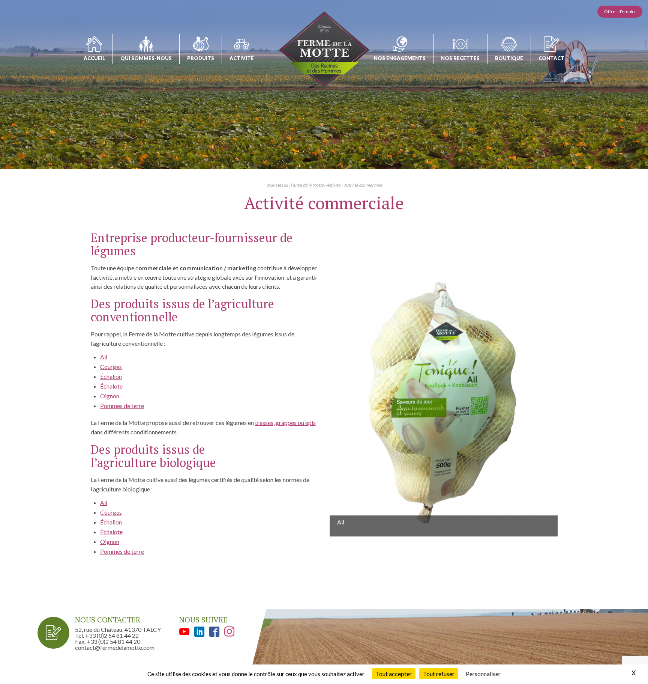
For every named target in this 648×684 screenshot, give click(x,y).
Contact (551, 58)
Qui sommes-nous (146, 58)
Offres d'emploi (620, 11)
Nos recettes (460, 58)
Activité (242, 58)
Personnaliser (483, 673)
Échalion (111, 376)
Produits (200, 58)
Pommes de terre (122, 405)
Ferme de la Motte (307, 184)
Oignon (109, 395)
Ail (103, 356)
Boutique (509, 58)
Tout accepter (394, 673)
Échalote (111, 386)
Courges (111, 366)
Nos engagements (400, 58)
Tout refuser (438, 673)
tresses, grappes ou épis (285, 422)
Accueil (94, 58)
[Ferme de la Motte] (324, 49)
